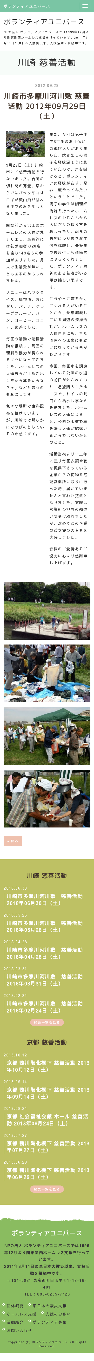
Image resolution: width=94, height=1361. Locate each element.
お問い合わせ (19, 1330)
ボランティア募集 (50, 1322)
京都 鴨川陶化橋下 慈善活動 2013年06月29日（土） (48, 1173)
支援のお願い (58, 1313)
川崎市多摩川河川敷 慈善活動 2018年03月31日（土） (47, 980)
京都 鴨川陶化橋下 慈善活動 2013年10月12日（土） (48, 1066)
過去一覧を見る (47, 1022)
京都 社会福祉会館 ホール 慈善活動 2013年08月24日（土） (47, 1120)
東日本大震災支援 (50, 1305)
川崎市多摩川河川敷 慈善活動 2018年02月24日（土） (47, 1007)
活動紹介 (15, 1322)
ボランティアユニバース (27, 6)
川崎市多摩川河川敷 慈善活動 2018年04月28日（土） (47, 953)
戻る (12, 841)
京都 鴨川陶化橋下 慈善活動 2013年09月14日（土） (48, 1093)
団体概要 (15, 1305)
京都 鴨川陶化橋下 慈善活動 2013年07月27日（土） (48, 1147)
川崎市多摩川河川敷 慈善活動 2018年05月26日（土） (47, 926)
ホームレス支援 (21, 1313)
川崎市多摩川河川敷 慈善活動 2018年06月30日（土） (47, 899)
